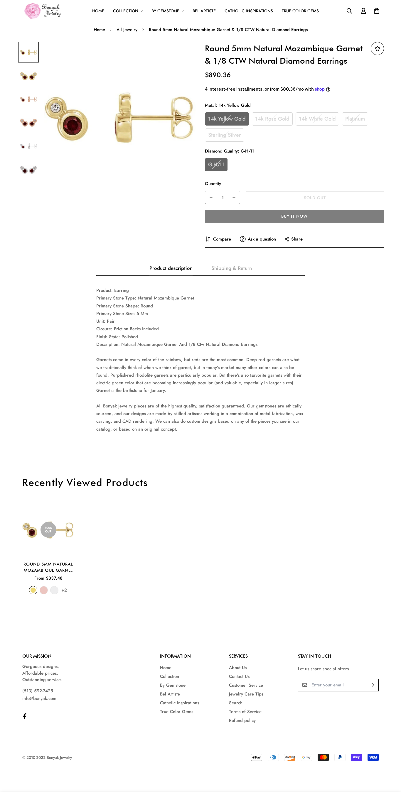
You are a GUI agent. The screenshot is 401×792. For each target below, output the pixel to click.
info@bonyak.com (39, 698)
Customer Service (246, 685)
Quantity (213, 183)
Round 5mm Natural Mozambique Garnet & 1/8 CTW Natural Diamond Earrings (48, 567)
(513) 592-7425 (37, 691)
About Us (238, 667)
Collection (125, 11)
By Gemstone (165, 11)
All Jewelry (127, 29)
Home (98, 11)
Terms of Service (245, 711)
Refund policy (242, 720)
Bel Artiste (204, 11)
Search (235, 703)
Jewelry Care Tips (246, 694)
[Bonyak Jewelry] (43, 11)
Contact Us (239, 676)
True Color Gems (300, 11)
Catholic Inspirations (249, 11)
